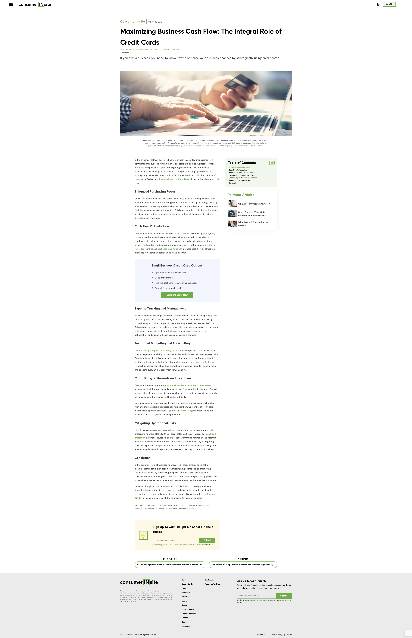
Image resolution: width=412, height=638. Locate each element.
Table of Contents (242, 163)
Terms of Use (259, 635)
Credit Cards (130, 49)
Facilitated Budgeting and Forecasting (243, 175)
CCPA (289, 635)
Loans (184, 601)
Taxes (184, 605)
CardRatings (187, 410)
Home (122, 49)
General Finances (189, 613)
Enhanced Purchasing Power (239, 167)
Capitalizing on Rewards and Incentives (243, 178)
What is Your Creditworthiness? (254, 204)
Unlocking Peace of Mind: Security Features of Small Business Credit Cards (173, 565)
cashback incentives (168, 249)
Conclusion (233, 183)
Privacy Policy (276, 635)
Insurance (186, 592)
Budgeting (186, 626)
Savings (185, 622)
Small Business (188, 609)
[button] (11, 4)
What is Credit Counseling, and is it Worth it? (255, 224)
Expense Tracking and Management (242, 172)
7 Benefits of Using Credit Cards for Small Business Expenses (241, 565)
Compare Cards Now (177, 295)
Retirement (186, 618)
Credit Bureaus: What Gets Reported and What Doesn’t (252, 214)
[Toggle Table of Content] (272, 163)
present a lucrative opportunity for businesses (188, 385)
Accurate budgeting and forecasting (153, 350)
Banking (185, 580)
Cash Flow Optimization (238, 170)
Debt (184, 588)
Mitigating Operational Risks (239, 180)
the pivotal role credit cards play (174, 179)
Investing (185, 597)
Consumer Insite (132, 21)
